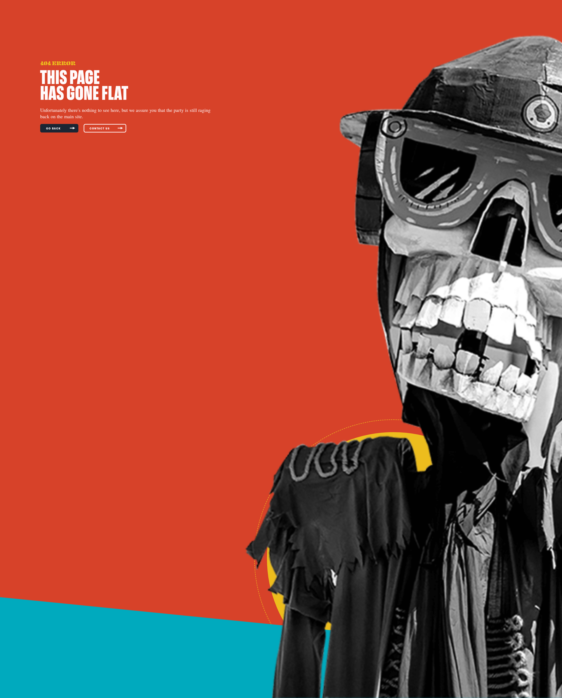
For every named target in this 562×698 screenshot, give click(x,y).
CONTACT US (100, 128)
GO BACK (54, 128)
